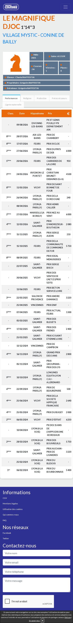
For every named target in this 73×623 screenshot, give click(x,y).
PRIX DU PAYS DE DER (54, 151)
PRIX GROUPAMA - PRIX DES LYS (54, 364)
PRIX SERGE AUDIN (53, 234)
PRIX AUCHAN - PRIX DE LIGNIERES (55, 451)
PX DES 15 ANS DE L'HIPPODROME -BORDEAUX (55, 430)
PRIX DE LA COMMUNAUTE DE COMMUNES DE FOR (55, 246)
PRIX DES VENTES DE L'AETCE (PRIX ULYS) (54, 277)
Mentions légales (10, 503)
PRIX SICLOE (53, 143)
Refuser (68, 617)
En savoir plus (34, 621)
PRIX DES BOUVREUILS (53, 442)
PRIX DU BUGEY (55, 412)
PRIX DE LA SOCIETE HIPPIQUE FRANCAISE (53, 400)
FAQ (4, 520)
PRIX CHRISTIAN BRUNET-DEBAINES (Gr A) (55, 174)
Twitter (6, 538)
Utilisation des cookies (13, 509)
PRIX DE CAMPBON (52, 346)
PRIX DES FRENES (51, 329)
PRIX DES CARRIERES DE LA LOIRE (54, 160)
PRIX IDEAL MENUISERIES (54, 258)
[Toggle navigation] (65, 7)
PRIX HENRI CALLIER (53, 206)
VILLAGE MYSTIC (20, 35)
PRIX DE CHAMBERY (53, 136)
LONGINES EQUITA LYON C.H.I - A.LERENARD (54, 377)
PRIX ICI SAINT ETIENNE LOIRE (54, 337)
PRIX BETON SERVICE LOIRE (54, 289)
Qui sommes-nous (11, 515)
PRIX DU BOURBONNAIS (55, 470)
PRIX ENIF (52, 305)
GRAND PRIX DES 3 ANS (53, 354)
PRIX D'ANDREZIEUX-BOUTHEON (55, 224)
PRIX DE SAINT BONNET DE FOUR (54, 187)
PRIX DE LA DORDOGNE (53, 197)
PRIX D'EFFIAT (54, 419)
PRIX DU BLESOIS (51, 462)
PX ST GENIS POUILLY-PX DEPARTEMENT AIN (55, 125)
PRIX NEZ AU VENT (53, 214)
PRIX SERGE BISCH (53, 266)
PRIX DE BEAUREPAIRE (54, 389)
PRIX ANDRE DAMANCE (53, 298)
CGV (5, 498)
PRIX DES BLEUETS (51, 320)
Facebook (7, 533)
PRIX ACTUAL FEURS (54, 312)
